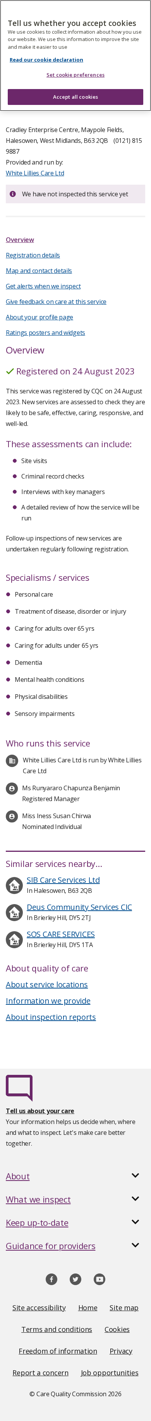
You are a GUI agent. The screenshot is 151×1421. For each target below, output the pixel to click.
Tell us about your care (40, 1111)
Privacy (121, 1351)
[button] (75, 1175)
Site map (124, 1307)
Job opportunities (110, 1372)
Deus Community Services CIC (79, 907)
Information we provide (48, 1000)
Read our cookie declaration (46, 59)
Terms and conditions (56, 1329)
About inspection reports (51, 1017)
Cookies (117, 1329)
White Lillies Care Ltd (35, 173)
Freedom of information (58, 1351)
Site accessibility (39, 1307)
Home (88, 1307)
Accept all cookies (75, 96)
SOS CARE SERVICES (61, 934)
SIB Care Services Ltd (63, 880)
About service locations (47, 984)
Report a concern (40, 1372)
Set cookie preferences (75, 74)
